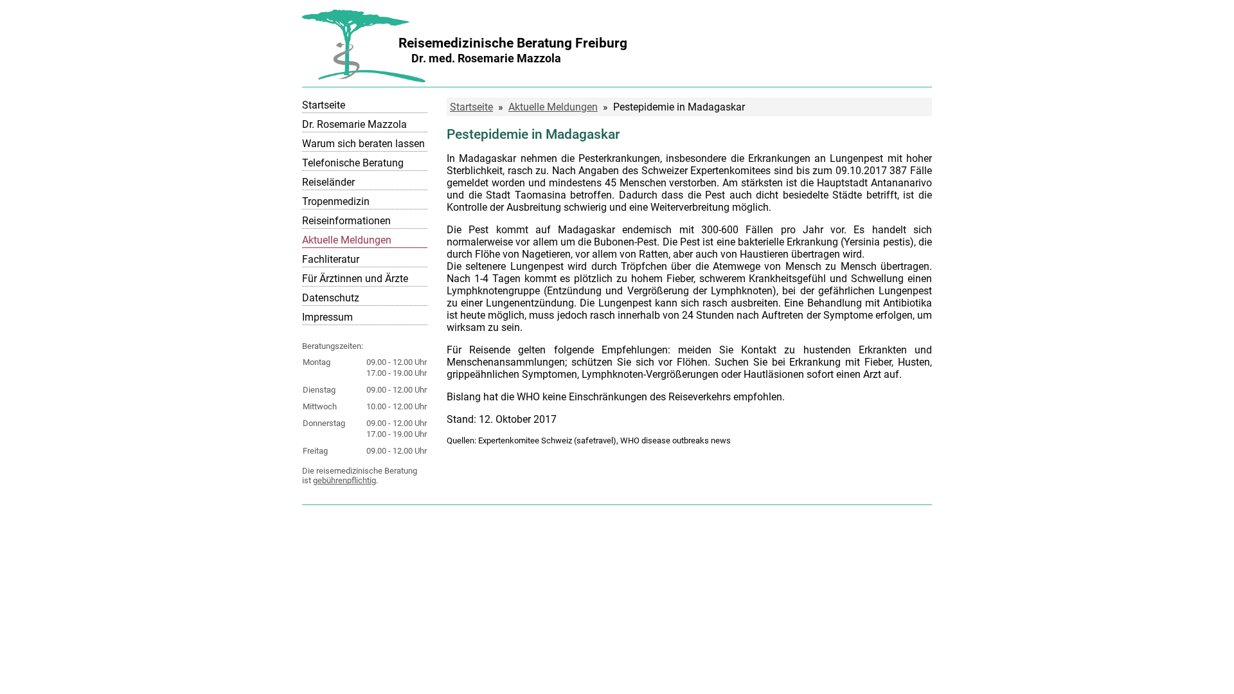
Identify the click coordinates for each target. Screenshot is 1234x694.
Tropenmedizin (336, 201)
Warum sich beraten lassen (363, 144)
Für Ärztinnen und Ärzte (355, 278)
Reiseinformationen (346, 221)
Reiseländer (328, 182)
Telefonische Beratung (353, 163)
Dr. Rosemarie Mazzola (354, 124)
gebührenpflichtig (344, 480)
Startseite (323, 105)
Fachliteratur (330, 259)
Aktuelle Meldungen (346, 240)
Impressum (327, 317)
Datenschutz (330, 298)
